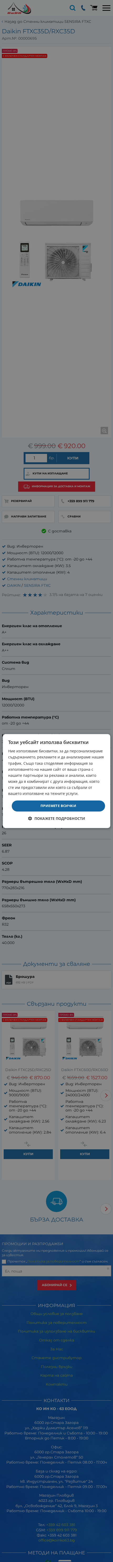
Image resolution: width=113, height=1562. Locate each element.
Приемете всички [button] (58, 805)
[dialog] (56, 781)
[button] (56, 818)
